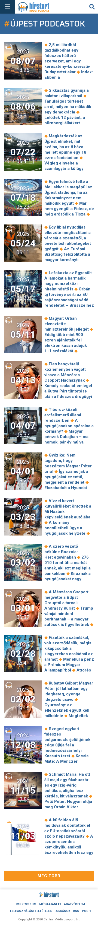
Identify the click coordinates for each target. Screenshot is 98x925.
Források (62, 911)
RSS (76, 911)
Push (86, 911)
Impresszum (26, 904)
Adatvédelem (74, 904)
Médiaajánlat (50, 904)
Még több (49, 875)
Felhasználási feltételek (31, 911)
